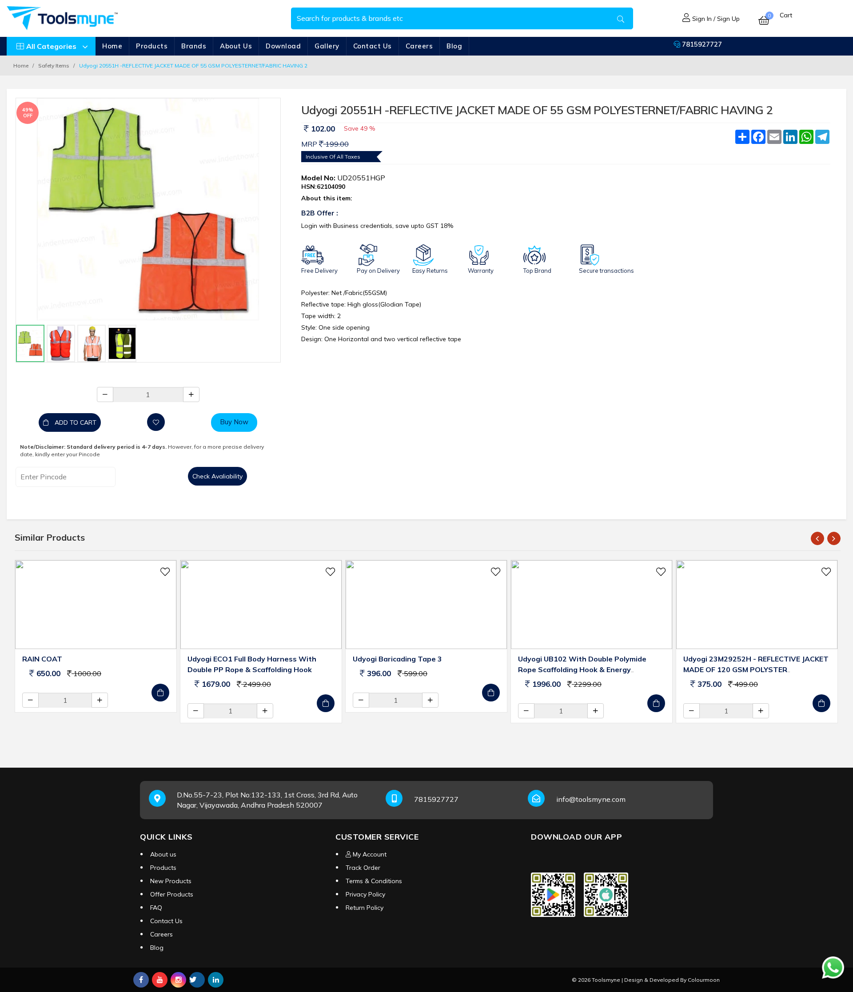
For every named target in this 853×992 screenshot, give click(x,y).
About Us (236, 46)
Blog (454, 46)
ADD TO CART (74, 422)
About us (163, 854)
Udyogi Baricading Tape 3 (397, 658)
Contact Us (372, 46)
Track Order (363, 868)
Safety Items (53, 65)
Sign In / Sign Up (715, 19)
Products (151, 46)
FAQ (156, 908)
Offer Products (171, 894)
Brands (193, 46)
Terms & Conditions (374, 881)
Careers (419, 46)
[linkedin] (215, 980)
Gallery (327, 46)
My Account (369, 854)
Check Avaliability (217, 476)
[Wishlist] (156, 422)
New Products (170, 881)
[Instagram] (178, 980)
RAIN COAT (42, 658)
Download (283, 46)
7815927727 (701, 44)
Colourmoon (704, 979)
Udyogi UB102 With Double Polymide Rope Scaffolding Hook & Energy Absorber (582, 669)
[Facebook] (141, 980)
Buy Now (234, 422)
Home (112, 46)
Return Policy (364, 908)
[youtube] (159, 980)
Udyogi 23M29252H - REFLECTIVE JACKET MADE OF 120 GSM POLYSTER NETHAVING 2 (756, 669)
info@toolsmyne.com (591, 799)
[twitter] (197, 979)
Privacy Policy (365, 894)
